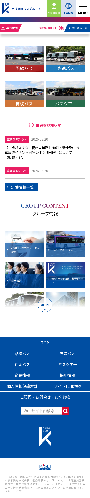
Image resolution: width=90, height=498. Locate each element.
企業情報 (22, 375)
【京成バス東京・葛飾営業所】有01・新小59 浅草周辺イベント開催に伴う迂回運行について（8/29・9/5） (42, 152)
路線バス (22, 353)
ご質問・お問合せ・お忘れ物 (45, 397)
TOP (45, 343)
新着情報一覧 (22, 187)
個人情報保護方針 (22, 386)
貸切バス (22, 364)
